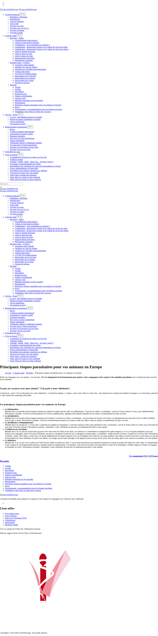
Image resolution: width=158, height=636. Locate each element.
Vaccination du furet (18, 124)
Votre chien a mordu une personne (23, 175)
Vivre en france (11, 155)
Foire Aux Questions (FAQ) (16, 518)
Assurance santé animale (24, 65)
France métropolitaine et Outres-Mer (24, 168)
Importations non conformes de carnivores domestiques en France (35, 166)
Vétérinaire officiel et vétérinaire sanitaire (26, 143)
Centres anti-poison (22, 72)
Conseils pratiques (12, 14)
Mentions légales (11, 525)
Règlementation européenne (16, 127)
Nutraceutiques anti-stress (25, 58)
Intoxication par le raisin (24, 80)
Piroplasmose (20, 103)
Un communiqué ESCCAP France (143, 456)
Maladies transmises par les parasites (29, 100)
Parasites (13, 85)
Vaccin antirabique (17, 122)
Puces (17, 107)
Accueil (8, 373)
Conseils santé (10, 36)
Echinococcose (21, 94)
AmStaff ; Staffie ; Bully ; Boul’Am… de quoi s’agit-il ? (32, 162)
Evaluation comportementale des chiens (25, 164)
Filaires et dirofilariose (23, 96)
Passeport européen (17, 136)
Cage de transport (17, 21)
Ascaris (18, 87)
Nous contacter (11, 516)
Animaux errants (16, 159)
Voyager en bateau (17, 30)
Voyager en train (16, 33)
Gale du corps (20, 98)
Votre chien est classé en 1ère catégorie (25, 177)
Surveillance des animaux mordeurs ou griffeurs (28, 171)
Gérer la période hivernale (25, 51)
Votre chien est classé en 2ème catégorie (25, 179)
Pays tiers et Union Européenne (22, 138)
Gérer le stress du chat (23, 54)
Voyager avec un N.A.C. (19, 28)
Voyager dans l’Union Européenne (23, 145)
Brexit (12, 129)
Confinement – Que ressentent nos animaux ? (32, 45)
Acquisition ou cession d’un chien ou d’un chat (28, 157)
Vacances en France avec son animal (24, 173)
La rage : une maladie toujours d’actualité (26, 117)
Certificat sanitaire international (22, 132)
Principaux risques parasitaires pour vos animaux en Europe (38, 105)
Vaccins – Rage (11, 115)
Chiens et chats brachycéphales (27, 43)
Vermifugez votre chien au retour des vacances (33, 112)
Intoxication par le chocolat (25, 76)
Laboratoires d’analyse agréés (21, 134)
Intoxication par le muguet (25, 78)
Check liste (14, 24)
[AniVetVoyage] (9, 189)
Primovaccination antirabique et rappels (25, 119)
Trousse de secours (22, 83)
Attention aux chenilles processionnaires (30, 69)
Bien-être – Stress (17, 38)
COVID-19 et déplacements (26, 74)
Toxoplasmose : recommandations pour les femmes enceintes (38, 109)
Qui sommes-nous (12, 514)
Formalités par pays (12, 152)
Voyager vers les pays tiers (20, 149)
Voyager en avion (17, 26)
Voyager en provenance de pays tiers (24, 147)
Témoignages (10, 520)
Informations (10, 522)
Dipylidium (19, 92)
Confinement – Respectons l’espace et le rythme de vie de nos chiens (41, 49)
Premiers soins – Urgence (20, 63)
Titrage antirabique (17, 141)
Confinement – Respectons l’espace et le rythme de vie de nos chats (41, 47)
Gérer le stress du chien (24, 56)
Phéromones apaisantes (24, 60)
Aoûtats (18, 89)
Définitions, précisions (18, 17)
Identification (15, 19)
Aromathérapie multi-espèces (26, 40)
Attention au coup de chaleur (26, 67)
